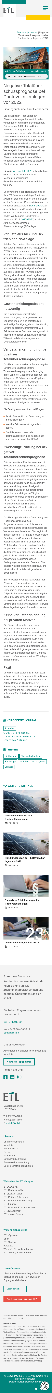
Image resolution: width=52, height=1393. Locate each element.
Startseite (21, 32)
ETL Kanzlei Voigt (12, 1193)
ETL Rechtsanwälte (13, 1190)
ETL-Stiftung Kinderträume (17, 1252)
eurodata (8, 1245)
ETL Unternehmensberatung (17, 1200)
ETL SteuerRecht (12, 1211)
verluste (9, 767)
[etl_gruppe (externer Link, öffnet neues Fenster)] (19, 1077)
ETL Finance (10, 1204)
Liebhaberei (36, 205)
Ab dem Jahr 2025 (22, 171)
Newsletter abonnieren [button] (19, 1062)
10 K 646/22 (27, 219)
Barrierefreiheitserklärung (16, 1162)
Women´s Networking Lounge (18, 1249)
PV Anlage (10, 761)
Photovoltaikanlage (31, 756)
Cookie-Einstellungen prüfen (18, 1166)
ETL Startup (9, 1242)
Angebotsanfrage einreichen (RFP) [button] (22, 1299)
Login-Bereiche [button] (13, 1289)
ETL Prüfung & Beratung (15, 1197)
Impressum (9, 1155)
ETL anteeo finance (13, 1214)
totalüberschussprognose (32, 761)
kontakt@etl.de (11, 1033)
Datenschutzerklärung (14, 1159)
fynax (6, 1239)
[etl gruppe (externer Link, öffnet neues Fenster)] (12, 1077)
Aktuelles (33, 32)
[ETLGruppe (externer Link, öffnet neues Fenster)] (5, 1077)
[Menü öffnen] (45, 8)
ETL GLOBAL (10, 1187)
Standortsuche (10, 1148)
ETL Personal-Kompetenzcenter (19, 1207)
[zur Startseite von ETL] (8, 10)
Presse (7, 1152)
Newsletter (8, 1145)
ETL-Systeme (10, 1235)
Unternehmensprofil (13, 1141)
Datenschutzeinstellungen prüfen (26, 1381)
